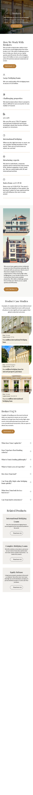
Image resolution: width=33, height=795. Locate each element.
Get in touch (16, 26)
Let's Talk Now (10, 289)
